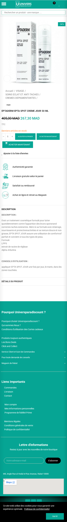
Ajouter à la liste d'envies (15, 153)
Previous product (55, 94)
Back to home (59, 94)
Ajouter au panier (25, 136)
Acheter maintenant (48, 136)
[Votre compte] (63, 4)
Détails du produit (12, 281)
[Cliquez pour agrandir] (7, 78)
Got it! (54, 516)
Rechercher (61, 12)
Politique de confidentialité (37, 509)
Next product (63, 94)
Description (9, 209)
